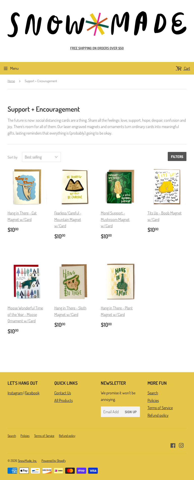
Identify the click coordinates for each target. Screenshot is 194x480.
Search (153, 392)
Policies (153, 400)
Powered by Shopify (53, 461)
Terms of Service (160, 407)
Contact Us (62, 392)
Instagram (15, 392)
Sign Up (131, 412)
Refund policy (158, 415)
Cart (186, 68)
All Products (63, 400)
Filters (177, 156)
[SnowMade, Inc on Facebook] (173, 446)
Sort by (12, 157)
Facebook (32, 392)
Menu (14, 68)
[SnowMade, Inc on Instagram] (181, 446)
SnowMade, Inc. (27, 461)
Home (11, 81)
